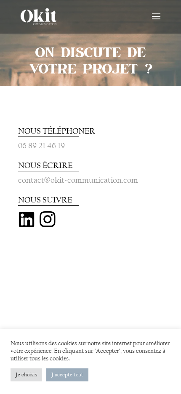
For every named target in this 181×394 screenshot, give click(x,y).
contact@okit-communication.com (78, 180)
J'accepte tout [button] (67, 374)
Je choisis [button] (26, 374)
